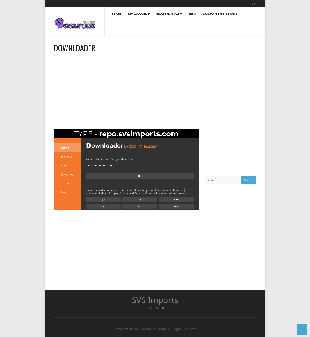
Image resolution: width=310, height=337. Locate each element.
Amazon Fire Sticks (220, 14)
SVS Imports (155, 299)
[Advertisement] (126, 86)
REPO (192, 14)
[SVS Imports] (75, 19)
